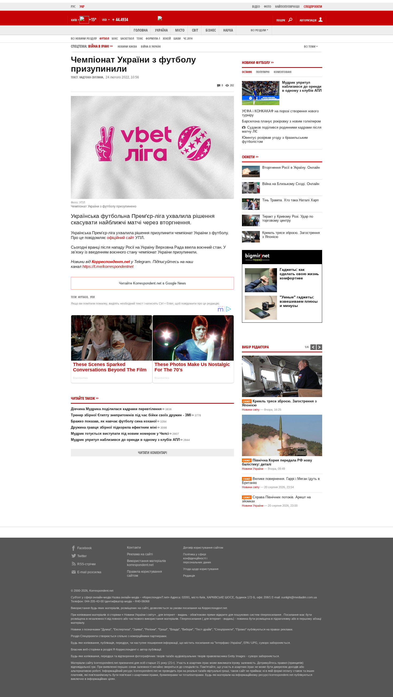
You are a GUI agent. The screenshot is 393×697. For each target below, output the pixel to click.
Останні (247, 72)
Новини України (252, 468)
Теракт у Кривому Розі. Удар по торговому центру (287, 218)
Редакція (189, 575)
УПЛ (92, 297)
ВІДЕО (256, 6)
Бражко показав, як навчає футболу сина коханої (119, 421)
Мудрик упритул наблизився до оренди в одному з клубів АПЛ (130, 440)
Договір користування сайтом (203, 547)
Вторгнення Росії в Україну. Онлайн (291, 167)
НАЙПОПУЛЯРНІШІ (287, 6)
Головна (141, 30)
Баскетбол (127, 38)
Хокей (167, 38)
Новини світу (251, 409)
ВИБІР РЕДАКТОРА (255, 346)
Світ (195, 30)
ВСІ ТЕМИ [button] (309, 46)
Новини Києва (127, 46)
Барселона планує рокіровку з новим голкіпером (281, 121)
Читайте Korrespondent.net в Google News (152, 283)
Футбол (104, 38)
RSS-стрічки (86, 564)
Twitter (82, 556)
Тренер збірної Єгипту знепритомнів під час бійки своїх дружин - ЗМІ (136, 415)
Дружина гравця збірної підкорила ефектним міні (119, 427)
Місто (179, 30)
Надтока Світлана (91, 77)
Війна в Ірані (124, 46)
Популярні (262, 72)
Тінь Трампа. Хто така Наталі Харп (290, 200)
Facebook (84, 548)
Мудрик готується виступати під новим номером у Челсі (125, 434)
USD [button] (104, 20)
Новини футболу (256, 62)
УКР (82, 6)
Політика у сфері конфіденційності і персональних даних (197, 558)
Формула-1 (153, 38)
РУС (73, 6)
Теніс (140, 38)
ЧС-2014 (187, 38)
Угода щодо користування (200, 569)
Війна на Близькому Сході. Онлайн (290, 184)
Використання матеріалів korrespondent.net (146, 563)
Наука (228, 30)
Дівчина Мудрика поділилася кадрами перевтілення (121, 409)
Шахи (177, 38)
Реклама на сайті (140, 554)
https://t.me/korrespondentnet (107, 266)
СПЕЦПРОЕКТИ (313, 6)
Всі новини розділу (84, 38)
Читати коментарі (152, 452)
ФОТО (267, 6)
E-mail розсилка (89, 572)
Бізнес (211, 30)
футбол (83, 297)
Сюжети (248, 156)
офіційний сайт (120, 237)
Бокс (115, 38)
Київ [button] (74, 20)
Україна (161, 30)
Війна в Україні (151, 46)
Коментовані (282, 72)
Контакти (134, 547)
